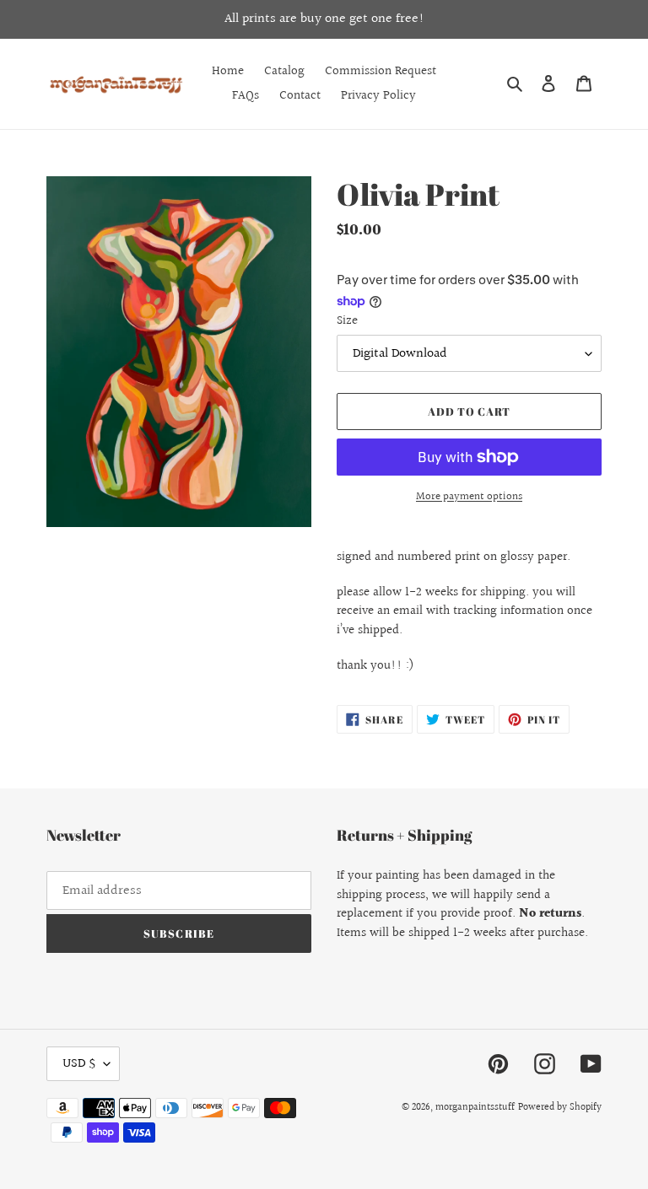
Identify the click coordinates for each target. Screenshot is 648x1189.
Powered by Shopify (560, 1108)
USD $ (78, 1063)
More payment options (469, 497)
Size (347, 321)
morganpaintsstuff (475, 1108)
